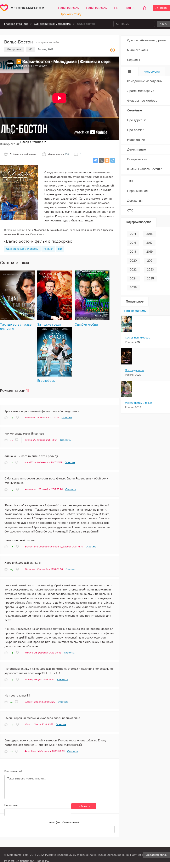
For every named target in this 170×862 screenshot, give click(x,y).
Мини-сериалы (137, 50)
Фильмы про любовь (142, 101)
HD (116, 8)
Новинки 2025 (68, 8)
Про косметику (69, 14)
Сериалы (133, 60)
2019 (149, 251)
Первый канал (137, 191)
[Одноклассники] (106, 160)
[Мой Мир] (112, 160)
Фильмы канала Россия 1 (144, 169)
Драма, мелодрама (140, 91)
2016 (133, 243)
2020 (133, 260)
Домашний (134, 201)
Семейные (134, 110)
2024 (133, 278)
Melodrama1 (22, 7)
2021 (150, 260)
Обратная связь (156, 855)
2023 (150, 269)
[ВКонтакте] (95, 160)
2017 (149, 243)
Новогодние (136, 140)
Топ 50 (130, 8)
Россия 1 (48, 248)
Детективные (136, 149)
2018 (133, 251)
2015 (149, 234)
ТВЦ (130, 181)
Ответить (67, 417)
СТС (130, 210)
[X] (101, 160)
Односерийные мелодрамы (52, 24)
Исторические (137, 159)
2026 (133, 287)
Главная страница (16, 24)
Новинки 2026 (96, 8)
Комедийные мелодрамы (145, 81)
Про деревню (137, 120)
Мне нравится (58, 154)
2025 (150, 278)
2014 (133, 234)
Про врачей (135, 130)
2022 (133, 269)
